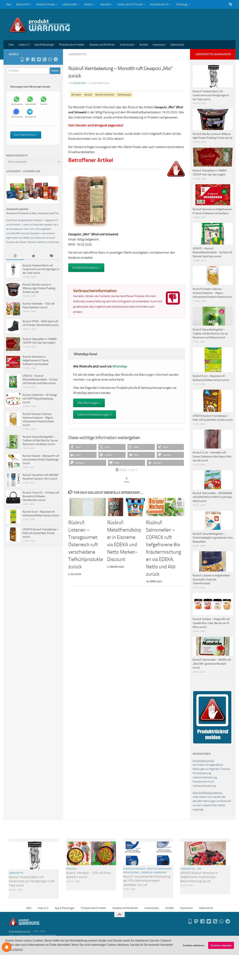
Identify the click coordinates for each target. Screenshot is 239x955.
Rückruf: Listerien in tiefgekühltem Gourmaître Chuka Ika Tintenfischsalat (211, 579)
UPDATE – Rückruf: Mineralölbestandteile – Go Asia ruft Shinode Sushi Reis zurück (40, 379)
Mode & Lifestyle (45, 4)
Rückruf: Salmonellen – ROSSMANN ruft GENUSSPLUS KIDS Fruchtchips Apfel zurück (212, 497)
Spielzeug (71, 868)
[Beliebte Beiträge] (33, 256)
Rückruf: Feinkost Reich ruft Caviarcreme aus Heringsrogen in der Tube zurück (41, 269)
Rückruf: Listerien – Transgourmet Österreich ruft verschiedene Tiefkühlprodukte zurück (85, 545)
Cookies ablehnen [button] (194, 945)
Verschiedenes (131, 872)
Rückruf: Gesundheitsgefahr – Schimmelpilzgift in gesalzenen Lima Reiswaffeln (213, 537)
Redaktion (79, 83)
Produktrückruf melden (72, 44)
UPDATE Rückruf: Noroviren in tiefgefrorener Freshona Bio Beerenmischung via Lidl (199, 877)
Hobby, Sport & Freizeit (129, 4)
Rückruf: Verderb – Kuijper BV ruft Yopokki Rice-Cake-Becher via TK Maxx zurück (211, 623)
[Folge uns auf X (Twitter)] (39, 59)
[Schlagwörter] (51, 256)
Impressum (159, 44)
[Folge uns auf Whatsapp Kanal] (50, 59)
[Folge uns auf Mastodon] (28, 59)
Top (199, 868)
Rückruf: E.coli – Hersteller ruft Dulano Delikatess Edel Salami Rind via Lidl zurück (212, 456)
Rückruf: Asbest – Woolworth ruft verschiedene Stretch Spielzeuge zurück (41, 459)
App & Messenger (44, 44)
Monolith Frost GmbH (104, 95)
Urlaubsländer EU (159, 4)
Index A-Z (24, 44)
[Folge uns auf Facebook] (33, 59)
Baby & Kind (22, 4)
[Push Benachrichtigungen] (7, 947)
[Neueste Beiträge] (15, 256)
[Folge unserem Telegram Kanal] (56, 59)
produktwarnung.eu (203, 760)
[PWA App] (22, 59)
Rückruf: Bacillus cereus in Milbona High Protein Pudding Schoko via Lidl (39, 288)
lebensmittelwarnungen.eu (207, 792)
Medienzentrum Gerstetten (42, 935)
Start (8, 4)
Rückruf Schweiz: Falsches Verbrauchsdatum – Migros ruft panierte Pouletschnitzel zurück (212, 292)
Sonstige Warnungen (159, 868)
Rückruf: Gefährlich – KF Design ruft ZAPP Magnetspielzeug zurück (40, 398)
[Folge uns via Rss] (44, 59)
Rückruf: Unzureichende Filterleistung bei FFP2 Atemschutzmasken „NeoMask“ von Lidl (146, 881)
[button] (83, 447)
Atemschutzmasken (134, 868)
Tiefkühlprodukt (124, 95)
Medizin (88, 4)
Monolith (88, 95)
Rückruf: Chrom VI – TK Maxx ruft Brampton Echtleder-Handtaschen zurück (41, 496)
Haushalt (105, 4)
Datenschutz (177, 44)
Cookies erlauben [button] (221, 945)
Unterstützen (127, 44)
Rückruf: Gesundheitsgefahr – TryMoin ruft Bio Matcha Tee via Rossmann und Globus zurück (40, 440)
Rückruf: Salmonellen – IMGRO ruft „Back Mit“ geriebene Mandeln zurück (212, 663)
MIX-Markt (76, 95)
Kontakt (143, 44)
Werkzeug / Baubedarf (154, 872)
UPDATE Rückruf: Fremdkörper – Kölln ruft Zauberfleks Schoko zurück (41, 533)
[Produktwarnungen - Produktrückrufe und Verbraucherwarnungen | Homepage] (40, 24)
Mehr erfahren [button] (14, 949)
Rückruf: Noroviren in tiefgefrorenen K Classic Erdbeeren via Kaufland (36, 360)
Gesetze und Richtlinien (102, 44)
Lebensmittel (69, 4)
